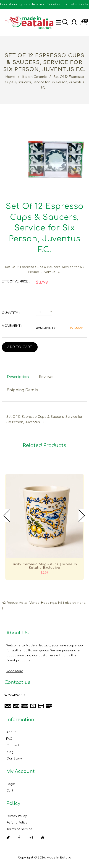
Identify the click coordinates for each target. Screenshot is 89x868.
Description (18, 377)
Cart (9, 790)
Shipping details (22, 390)
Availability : (46, 328)
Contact (12, 745)
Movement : (12, 325)
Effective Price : (15, 281)
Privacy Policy (16, 816)
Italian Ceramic (34, 77)
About (11, 732)
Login (10, 784)
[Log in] (74, 22)
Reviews (46, 377)
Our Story (14, 758)
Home (10, 77)
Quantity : (10, 312)
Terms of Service (19, 829)
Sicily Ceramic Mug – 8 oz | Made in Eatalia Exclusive (44, 566)
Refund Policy (16, 822)
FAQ (9, 738)
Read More (14, 671)
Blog (9, 752)
